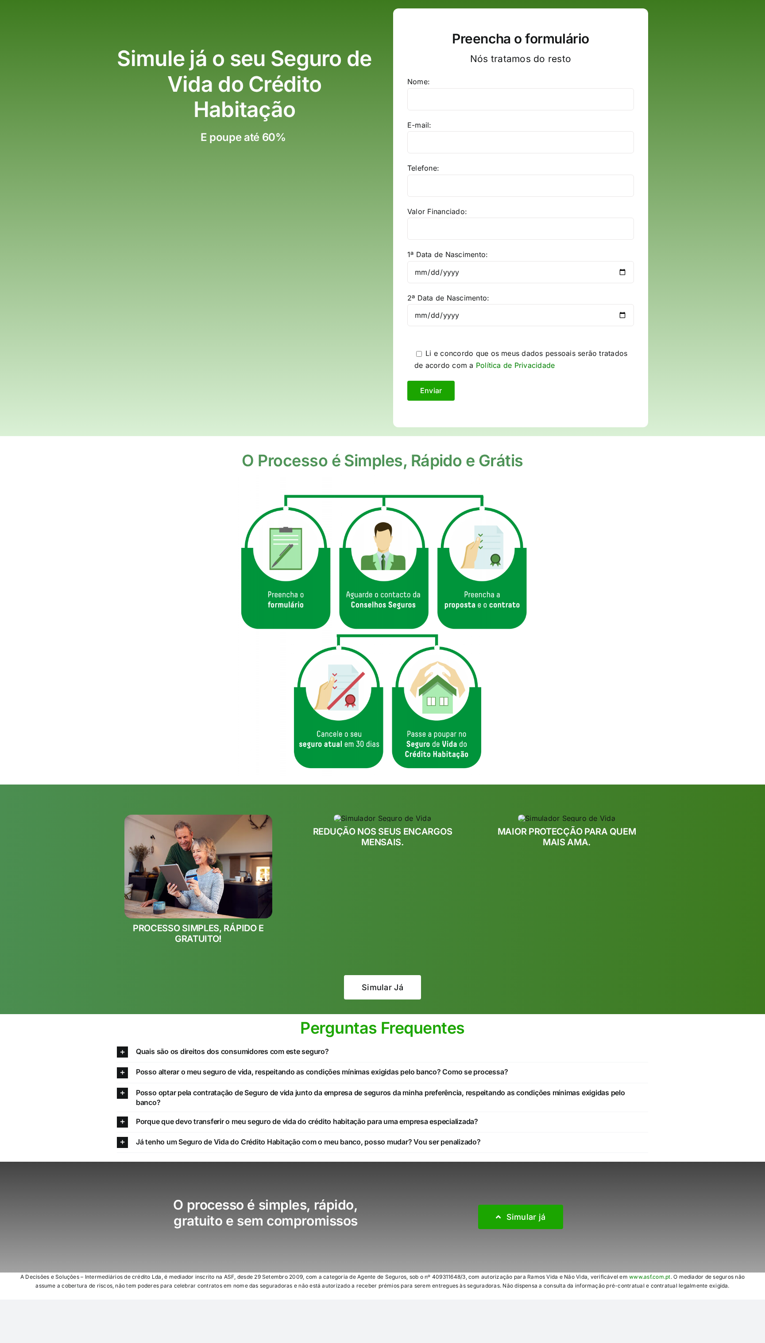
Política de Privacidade (515, 365)
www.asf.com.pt (649, 1276)
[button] (382, 1052)
